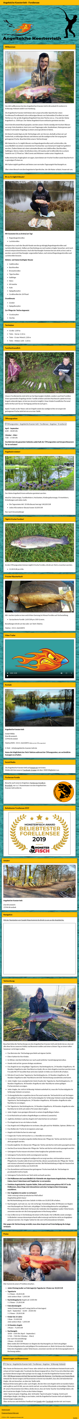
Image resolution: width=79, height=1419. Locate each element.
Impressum (6, 1410)
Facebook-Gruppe (29, 770)
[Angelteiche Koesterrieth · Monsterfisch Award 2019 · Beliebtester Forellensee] (39, 833)
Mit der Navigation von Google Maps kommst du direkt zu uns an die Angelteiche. (33, 920)
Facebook (49, 1401)
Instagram (34, 768)
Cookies (75, 1417)
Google (39, 1401)
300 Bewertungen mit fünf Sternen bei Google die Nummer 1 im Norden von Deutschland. (41, 1376)
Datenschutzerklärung (10, 1413)
